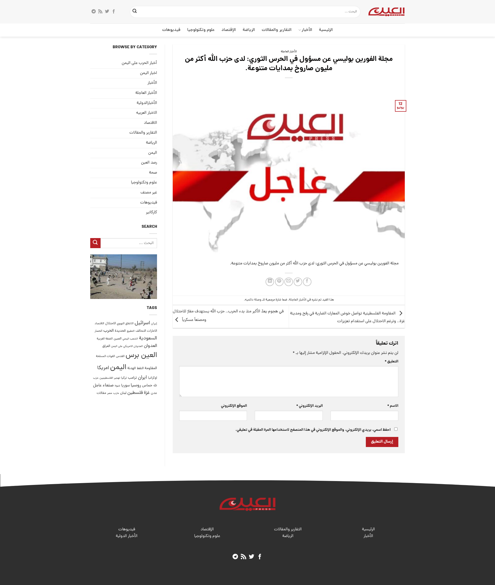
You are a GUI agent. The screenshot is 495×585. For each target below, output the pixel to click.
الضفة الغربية (105, 339)
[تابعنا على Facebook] (114, 11)
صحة (153, 173)
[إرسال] (134, 11)
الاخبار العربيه (146, 113)
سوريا (125, 386)
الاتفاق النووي (125, 323)
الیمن (152, 153)
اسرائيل (142, 323)
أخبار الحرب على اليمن (139, 63)
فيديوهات (171, 30)
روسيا (136, 385)
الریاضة (249, 30)
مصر (109, 393)
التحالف (141, 331)
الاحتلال (110, 323)
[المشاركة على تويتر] (298, 282)
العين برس (141, 355)
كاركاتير (151, 212)
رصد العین (149, 163)
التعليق (391, 361)
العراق (106, 346)
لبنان (123, 393)
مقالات (101, 393)
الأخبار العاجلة (289, 52)
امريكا (103, 368)
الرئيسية (326, 30)
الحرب (108, 331)
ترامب (132, 378)
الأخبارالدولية (147, 103)
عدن (154, 393)
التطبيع (131, 331)
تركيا (124, 378)
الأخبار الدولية (126, 536)
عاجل (97, 386)
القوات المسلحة (105, 356)
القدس (120, 356)
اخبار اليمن (148, 73)
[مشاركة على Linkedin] (270, 282)
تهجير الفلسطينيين (110, 378)
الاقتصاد (150, 123)
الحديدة (120, 331)
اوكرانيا (152, 378)
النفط (140, 368)
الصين (117, 338)
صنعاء (108, 385)
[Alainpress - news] (386, 11)
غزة (147, 393)
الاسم (392, 406)
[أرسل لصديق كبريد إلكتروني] (288, 282)
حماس (147, 386)
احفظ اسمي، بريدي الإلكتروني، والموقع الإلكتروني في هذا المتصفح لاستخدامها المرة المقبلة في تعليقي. (313, 430)
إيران (154, 323)
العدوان (150, 346)
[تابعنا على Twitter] (107, 11)
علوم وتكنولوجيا (201, 30)
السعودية (148, 338)
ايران (142, 377)
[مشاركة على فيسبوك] (307, 282)
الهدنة (131, 368)
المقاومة (151, 368)
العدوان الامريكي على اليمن (127, 346)
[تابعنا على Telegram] (94, 11)
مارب (116, 393)
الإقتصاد (228, 30)
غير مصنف (149, 193)
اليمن (118, 367)
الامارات (152, 331)
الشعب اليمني (130, 339)
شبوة (117, 386)
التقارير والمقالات (276, 30)
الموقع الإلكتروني (234, 406)
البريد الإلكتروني (309, 406)
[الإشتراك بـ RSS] (100, 11)
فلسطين (135, 392)
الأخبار (307, 30)
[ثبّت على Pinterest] (279, 282)
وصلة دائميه (253, 299)
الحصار (98, 331)
